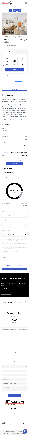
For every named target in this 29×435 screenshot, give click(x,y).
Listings (14, 352)
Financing (14, 357)
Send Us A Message (14, 395)
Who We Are (14, 361)
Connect (14, 363)
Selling (14, 355)
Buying (14, 353)
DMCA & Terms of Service (16, 433)
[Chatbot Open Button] (25, 431)
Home (14, 350)
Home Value (14, 359)
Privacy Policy (6, 433)
